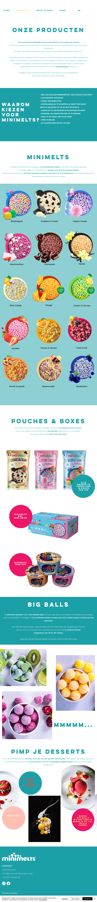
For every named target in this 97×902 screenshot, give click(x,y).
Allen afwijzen (76, 899)
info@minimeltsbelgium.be (17, 873)
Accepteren (87, 899)
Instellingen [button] (65, 899)
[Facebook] (8, 883)
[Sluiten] (95, 898)
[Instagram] (4, 883)
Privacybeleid (43, 900)
